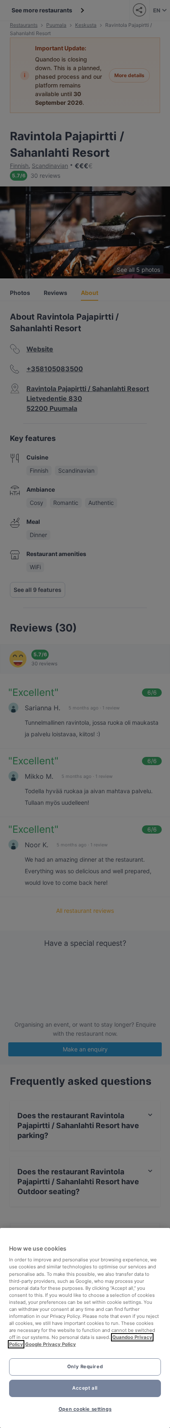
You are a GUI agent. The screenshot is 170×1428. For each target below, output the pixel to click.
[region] (85, 1328)
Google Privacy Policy (50, 1344)
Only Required (85, 1366)
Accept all (85, 1388)
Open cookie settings (85, 1409)
